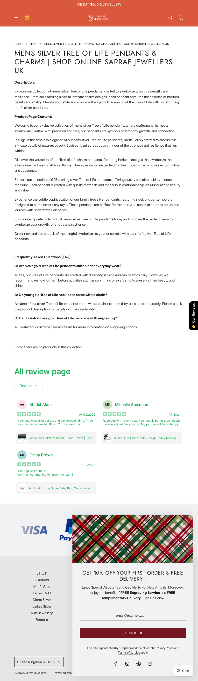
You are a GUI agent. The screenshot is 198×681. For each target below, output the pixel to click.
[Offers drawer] (26, 17)
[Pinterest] (138, 663)
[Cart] (181, 17)
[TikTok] (150, 663)
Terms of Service (129, 652)
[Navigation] (16, 17)
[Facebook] (116, 663)
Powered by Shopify (67, 672)
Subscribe (132, 633)
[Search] (170, 17)
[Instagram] (127, 663)
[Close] (184, 523)
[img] (29, 414)
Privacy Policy (165, 648)
